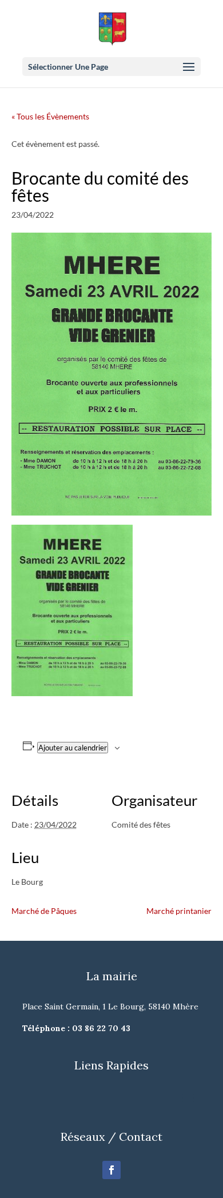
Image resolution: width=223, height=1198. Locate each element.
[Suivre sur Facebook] (111, 1170)
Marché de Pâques (44, 911)
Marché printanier (179, 911)
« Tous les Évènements (50, 116)
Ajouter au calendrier (72, 747)
